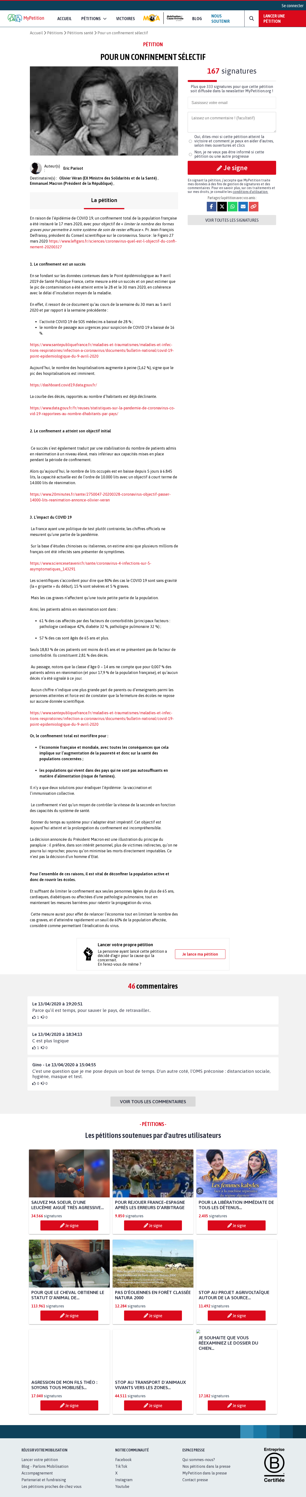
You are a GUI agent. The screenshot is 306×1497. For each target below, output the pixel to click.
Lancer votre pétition (40, 1465)
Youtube (122, 1492)
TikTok (121, 1471)
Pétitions (55, 33)
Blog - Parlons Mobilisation (45, 1471)
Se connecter (293, 5)
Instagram (123, 1485)
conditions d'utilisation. (250, 192)
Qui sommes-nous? (198, 1465)
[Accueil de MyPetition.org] (26, 18)
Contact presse (195, 1485)
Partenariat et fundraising (44, 1485)
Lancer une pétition (274, 18)
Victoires (125, 18)
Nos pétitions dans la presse (206, 1471)
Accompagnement (37, 1478)
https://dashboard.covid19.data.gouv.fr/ (63, 385)
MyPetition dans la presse (204, 1478)
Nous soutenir (220, 18)
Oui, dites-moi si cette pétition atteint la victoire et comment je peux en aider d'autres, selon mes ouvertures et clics (234, 140)
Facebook (123, 1465)
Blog (197, 18)
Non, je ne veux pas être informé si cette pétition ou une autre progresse (229, 154)
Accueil (64, 18)
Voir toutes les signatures (232, 220)
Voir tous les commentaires (153, 1101)
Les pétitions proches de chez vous (52, 1492)
